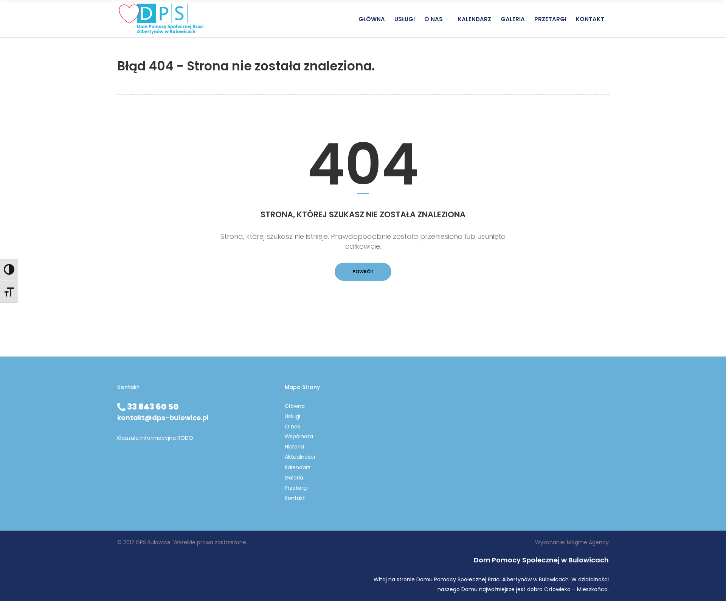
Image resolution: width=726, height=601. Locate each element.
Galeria (294, 477)
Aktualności (300, 457)
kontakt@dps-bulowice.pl (163, 417)
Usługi (292, 416)
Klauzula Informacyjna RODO (155, 438)
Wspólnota (299, 436)
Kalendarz (297, 467)
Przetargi (296, 488)
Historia (294, 446)
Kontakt (295, 498)
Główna (295, 406)
